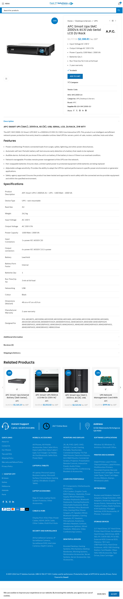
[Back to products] (112, 20)
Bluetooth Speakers (71, 515)
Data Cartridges (106, 555)
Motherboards (84, 486)
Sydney (4, 482)
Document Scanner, (102, 470)
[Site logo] (61, 3)
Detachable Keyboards (72, 505)
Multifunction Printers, (103, 467)
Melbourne (6, 486)
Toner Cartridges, (111, 475)
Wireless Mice (74, 507)
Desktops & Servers (83, 21)
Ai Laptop (37, 472)
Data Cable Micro (50, 447)
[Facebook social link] (73, 110)
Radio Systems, (114, 506)
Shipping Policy (7, 458)
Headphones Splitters (72, 526)
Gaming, (80, 447)
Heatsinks (80, 494)
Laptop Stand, (50, 498)
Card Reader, (106, 550)
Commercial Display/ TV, (73, 452)
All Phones (37, 444)
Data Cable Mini (39, 450)
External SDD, (112, 539)
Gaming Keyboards (81, 502)
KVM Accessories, (109, 511)
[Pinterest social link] (79, 110)
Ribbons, (104, 478)
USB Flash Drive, (101, 544)
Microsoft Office (109, 447)
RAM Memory (69, 494)
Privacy (108, 574)
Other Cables (38, 523)
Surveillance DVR (40, 543)
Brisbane (5, 478)
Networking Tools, (113, 503)
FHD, (71, 444)
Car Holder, (52, 452)
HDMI (41, 520)
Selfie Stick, (52, 455)
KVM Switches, (100, 508)
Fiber (50, 518)
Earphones (79, 521)
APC (74, 102)
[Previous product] (109, 20)
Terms (114, 574)
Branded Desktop (70, 546)
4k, (67, 444)
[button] (17, 389)
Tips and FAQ (7, 454)
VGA (46, 518)
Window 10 (99, 444)
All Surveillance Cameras (43, 538)
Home (70, 21)
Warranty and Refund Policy (12, 462)
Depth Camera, (47, 546)
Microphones (68, 521)
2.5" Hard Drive (100, 528)
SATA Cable (50, 520)
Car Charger (42, 452)
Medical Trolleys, (101, 506)
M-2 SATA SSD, (104, 536)
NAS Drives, (110, 534)
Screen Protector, (40, 500)
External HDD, (100, 539)
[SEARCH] (118, 10)
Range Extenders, (109, 498)
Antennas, (106, 500)
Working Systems (80, 551)
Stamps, (111, 478)
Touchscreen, (76, 450)
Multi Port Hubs (51, 523)
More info (101, 594)
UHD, (81, 444)
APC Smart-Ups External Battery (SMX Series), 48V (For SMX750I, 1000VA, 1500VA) (17, 399)
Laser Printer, (111, 462)
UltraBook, (43, 480)
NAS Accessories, (105, 553)
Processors (67, 488)
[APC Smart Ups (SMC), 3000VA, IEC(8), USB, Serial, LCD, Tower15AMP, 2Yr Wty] (76, 381)
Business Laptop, (39, 475)
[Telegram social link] (85, 110)
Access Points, (100, 503)
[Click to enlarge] (6, 78)
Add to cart (75, 76)
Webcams (76, 529)
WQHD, (66, 447)
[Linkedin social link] (82, 110)
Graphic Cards (81, 491)
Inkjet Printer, (100, 462)
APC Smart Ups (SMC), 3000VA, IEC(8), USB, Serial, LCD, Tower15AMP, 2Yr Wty (76, 399)
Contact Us (6, 446)
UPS (96, 21)
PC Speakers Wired (79, 513)
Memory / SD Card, (102, 542)
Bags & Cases (38, 498)
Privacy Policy (7, 466)
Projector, (74, 460)
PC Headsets (77, 518)
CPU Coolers (68, 491)
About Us (5, 442)
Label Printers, (115, 464)
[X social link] (76, 110)
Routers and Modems (103, 495)
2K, (64, 444)
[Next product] (115, 20)
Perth (4, 494)
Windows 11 (109, 444)
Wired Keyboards (77, 496)
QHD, (76, 444)
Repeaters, (115, 500)
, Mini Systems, (76, 549)
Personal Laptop (48, 472)
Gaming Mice (73, 510)
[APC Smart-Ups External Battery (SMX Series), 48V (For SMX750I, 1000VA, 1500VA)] (17, 381)
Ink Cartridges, (107, 472)
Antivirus (98, 447)
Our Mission (6, 450)
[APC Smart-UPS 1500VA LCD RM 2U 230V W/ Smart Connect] (46, 381)
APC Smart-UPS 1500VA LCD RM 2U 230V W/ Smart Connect (47, 398)
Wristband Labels (101, 480)
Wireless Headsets (71, 523)
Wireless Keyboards (71, 499)
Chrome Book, (45, 478)
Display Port (38, 518)
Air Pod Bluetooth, (40, 455)
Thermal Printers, (101, 464)
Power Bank (38, 458)
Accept (114, 594)
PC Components (70, 486)
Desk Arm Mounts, (82, 455)
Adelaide (5, 490)
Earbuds (82, 523)
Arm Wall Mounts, (70, 458)
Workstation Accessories (73, 554)
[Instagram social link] (9, 502)
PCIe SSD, (115, 536)
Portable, (67, 450)
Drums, (97, 478)
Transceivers (106, 514)
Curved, (73, 447)
